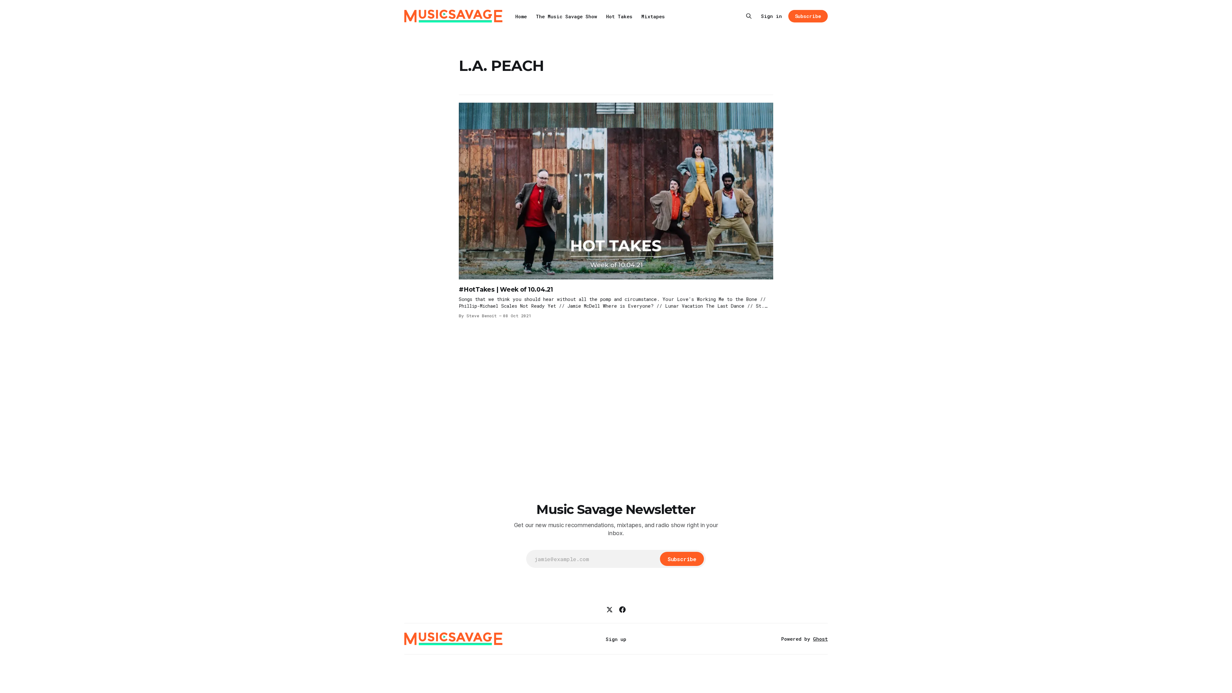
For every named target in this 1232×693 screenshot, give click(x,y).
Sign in (771, 16)
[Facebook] (622, 609)
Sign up (616, 639)
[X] (609, 609)
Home (521, 16)
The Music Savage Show (566, 16)
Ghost (820, 639)
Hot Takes (619, 16)
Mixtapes (653, 16)
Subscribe (808, 16)
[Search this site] (749, 16)
